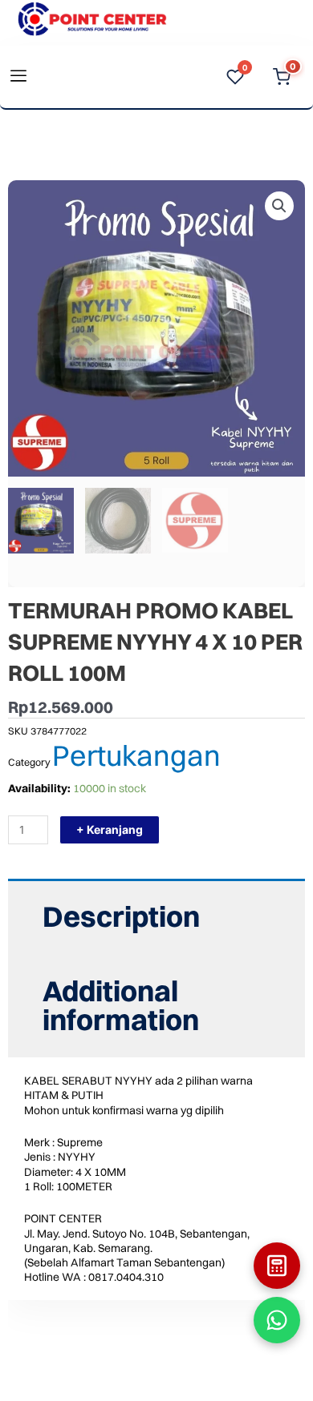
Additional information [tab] (121, 1005)
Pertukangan (136, 755)
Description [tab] (121, 916)
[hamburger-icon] (18, 77)
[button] (279, 205)
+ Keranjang (109, 829)
